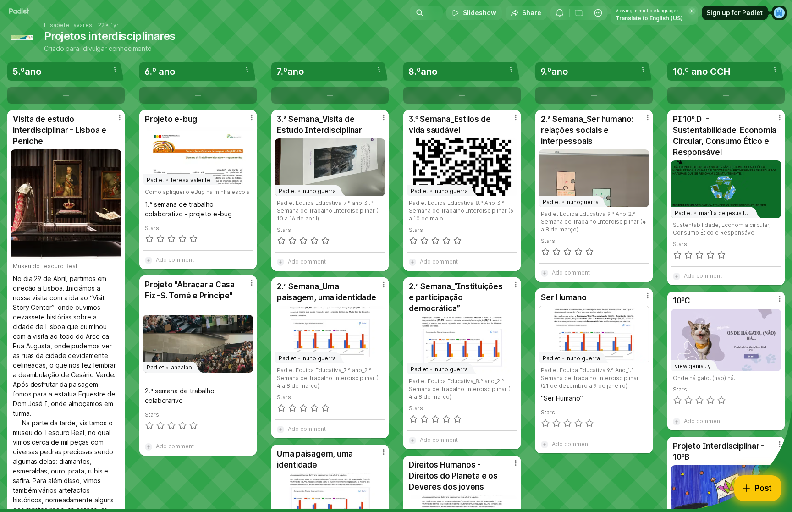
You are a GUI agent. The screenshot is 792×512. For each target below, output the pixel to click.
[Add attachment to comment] (148, 260)
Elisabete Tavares (68, 25)
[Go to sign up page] (779, 13)
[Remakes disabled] (579, 13)
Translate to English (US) (649, 18)
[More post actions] (120, 117)
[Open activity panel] (559, 13)
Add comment (175, 259)
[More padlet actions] (598, 13)
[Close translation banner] (692, 11)
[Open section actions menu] (115, 70)
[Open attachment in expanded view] (66, 204)
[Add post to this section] (66, 95)
